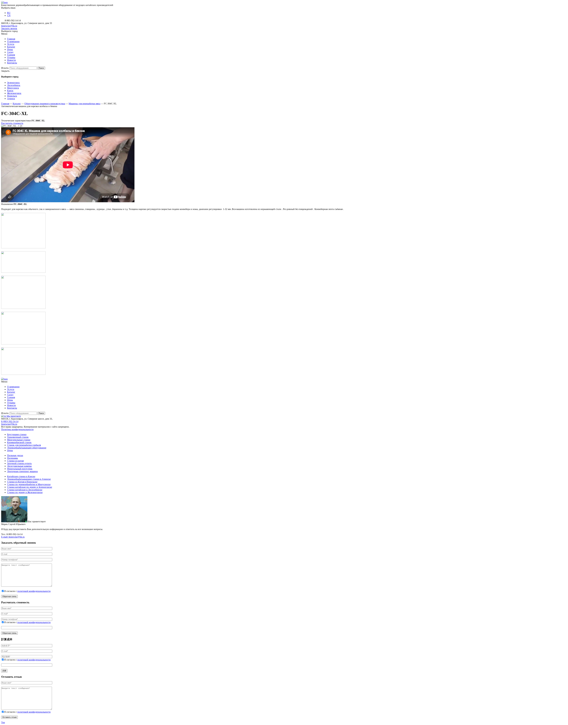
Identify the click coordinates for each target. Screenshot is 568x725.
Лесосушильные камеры (19, 466)
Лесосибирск (13, 85)
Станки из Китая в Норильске (22, 481)
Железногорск (14, 93)
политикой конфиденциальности (34, 591)
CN (9, 15)
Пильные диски (15, 455)
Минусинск (13, 88)
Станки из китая (15, 460)
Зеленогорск (13, 82)
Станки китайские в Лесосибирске (24, 489)
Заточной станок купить (19, 463)
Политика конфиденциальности (17, 429)
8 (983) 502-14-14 (9, 421)
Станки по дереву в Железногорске (25, 492)
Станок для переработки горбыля (24, 445)
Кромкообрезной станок (19, 442)
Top (3, 722)
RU (9, 13)
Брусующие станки (16, 434)
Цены (10, 450)
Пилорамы (12, 458)
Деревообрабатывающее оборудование (26, 447)
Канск (10, 90)
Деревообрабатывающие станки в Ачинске (29, 479)
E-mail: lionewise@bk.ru (13, 537)
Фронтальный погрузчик (19, 468)
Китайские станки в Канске (21, 476)
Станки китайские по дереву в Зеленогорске (29, 487)
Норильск (12, 96)
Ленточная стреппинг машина (22, 471)
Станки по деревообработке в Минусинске (29, 484)
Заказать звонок (9, 28)
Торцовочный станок (18, 437)
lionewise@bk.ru (9, 26)
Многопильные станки (18, 439)
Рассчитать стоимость (12, 123)
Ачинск (11, 98)
